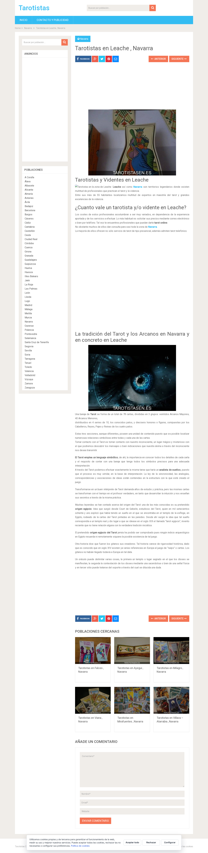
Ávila (27, 202)
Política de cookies (80, 845)
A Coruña (29, 177)
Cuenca (28, 247)
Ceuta (28, 235)
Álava (27, 181)
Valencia (29, 371)
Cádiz (28, 222)
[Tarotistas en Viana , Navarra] (93, 700)
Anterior (160, 58)
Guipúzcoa (30, 263)
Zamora (29, 383)
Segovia (29, 346)
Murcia (28, 317)
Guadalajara (31, 259)
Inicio (23, 20)
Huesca (29, 272)
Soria (27, 354)
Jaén (27, 280)
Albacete (29, 185)
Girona (28, 251)
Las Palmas (31, 288)
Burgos (28, 214)
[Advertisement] (132, 88)
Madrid (28, 305)
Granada (29, 255)
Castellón (30, 231)
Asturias (29, 198)
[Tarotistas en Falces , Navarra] (93, 650)
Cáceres (29, 218)
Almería (29, 193)
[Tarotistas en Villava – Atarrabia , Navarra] (171, 700)
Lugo (27, 301)
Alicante (29, 189)
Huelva (28, 268)
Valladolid (30, 375)
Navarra (28, 28)
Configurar (170, 842)
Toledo (28, 367)
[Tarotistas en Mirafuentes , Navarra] (132, 700)
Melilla (28, 313)
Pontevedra (31, 334)
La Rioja (29, 284)
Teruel (28, 362)
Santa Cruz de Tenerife (37, 342)
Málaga (28, 309)
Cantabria (30, 226)
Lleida (28, 296)
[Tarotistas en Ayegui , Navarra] (132, 650)
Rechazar (151, 842)
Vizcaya (29, 379)
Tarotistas (34, 8)
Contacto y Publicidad (53, 20)
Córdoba (29, 243)
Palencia (29, 329)
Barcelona (30, 210)
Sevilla (28, 350)
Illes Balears (31, 276)
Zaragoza (30, 387)
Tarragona (30, 358)
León (27, 292)
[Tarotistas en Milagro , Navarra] (171, 650)
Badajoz (29, 206)
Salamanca (30, 338)
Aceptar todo (132, 842)
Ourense (29, 325)
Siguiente (177, 58)
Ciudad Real (31, 239)
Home (18, 28)
